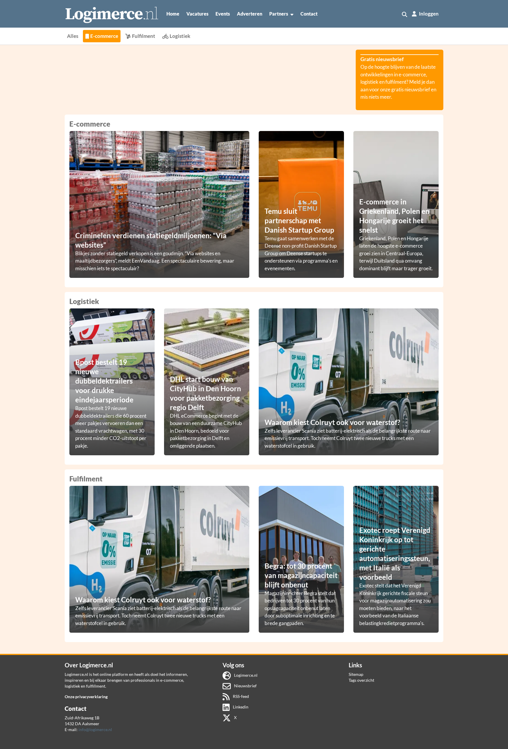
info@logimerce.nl (95, 729)
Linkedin (240, 706)
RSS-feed (240, 696)
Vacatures (197, 13)
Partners (278, 13)
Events (222, 13)
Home (172, 13)
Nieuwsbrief (245, 685)
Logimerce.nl (245, 675)
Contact (308, 13)
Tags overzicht (361, 680)
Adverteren (249, 13)
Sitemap (356, 674)
